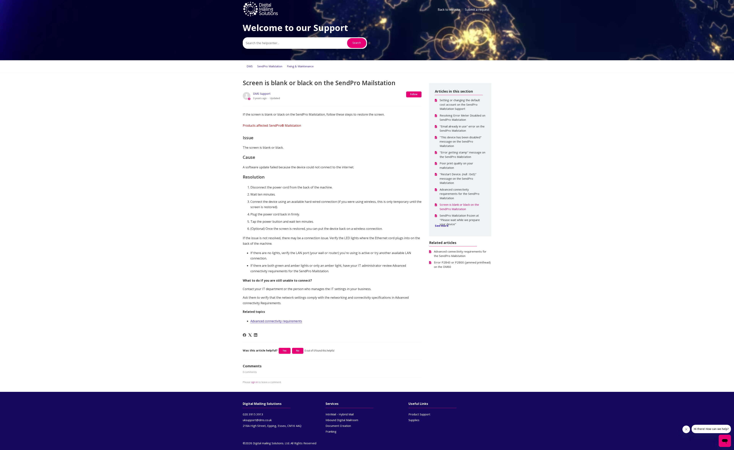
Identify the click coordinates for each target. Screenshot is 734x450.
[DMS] (260, 15)
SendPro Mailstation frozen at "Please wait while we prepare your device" (460, 220)
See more (441, 225)
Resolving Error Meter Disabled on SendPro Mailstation (462, 117)
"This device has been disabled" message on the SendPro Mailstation (460, 141)
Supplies (413, 420)
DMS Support (261, 93)
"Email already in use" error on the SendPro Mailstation (462, 128)
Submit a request (477, 9)
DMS (250, 66)
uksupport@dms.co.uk (257, 420)
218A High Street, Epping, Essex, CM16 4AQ (272, 426)
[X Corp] (250, 335)
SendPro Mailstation (269, 66)
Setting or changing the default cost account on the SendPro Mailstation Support (460, 104)
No (297, 350)
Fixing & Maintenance (300, 66)
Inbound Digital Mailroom (342, 420)
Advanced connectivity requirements (276, 321)
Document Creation (338, 426)
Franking (331, 431)
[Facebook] (244, 335)
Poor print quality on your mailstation (456, 165)
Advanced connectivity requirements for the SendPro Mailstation (459, 194)
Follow (413, 94)
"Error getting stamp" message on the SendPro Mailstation (462, 154)
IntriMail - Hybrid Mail (340, 414)
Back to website (449, 9)
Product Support (419, 414)
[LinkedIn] (255, 335)
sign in (254, 382)
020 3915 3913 (253, 414)
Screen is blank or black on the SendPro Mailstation (459, 207)
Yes (285, 350)
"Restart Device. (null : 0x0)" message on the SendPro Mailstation (458, 178)
